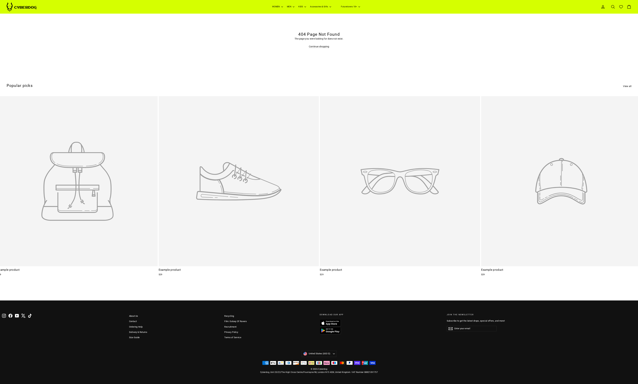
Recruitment (230, 327)
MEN (289, 6)
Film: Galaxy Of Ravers (235, 321)
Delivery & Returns (138, 332)
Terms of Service (232, 337)
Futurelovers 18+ (349, 6)
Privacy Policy (231, 332)
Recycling (229, 316)
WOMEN (276, 6)
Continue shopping (319, 46)
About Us (133, 316)
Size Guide (134, 337)
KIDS (301, 6)
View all (627, 86)
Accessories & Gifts (319, 6)
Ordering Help (136, 327)
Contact (133, 321)
